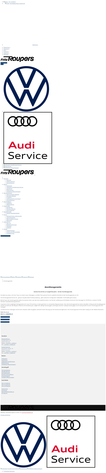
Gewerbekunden (7, 211)
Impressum (6, 48)
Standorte (5, 178)
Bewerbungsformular (11, 224)
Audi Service (9, 188)
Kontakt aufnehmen (5, 415)
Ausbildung (9, 203)
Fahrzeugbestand (7, 193)
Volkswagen (9, 186)
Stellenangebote (10, 204)
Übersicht (8, 180)
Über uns (8, 223)
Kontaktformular (10, 233)
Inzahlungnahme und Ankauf (13, 199)
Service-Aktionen (10, 210)
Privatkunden (6, 206)
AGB (4, 50)
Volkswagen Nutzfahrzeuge (8, 361)
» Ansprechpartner (5, 319)
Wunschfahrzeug (10, 200)
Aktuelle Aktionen (6, 371)
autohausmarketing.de (27, 412)
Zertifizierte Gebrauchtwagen (13, 191)
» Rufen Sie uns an (5, 322)
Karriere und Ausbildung (7, 374)
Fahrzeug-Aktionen (11, 209)
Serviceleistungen (6, 373)
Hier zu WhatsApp (6, 386)
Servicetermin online (5, 236)
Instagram (6, 53)
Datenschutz (6, 47)
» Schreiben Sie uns (5, 317)
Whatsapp (5, 54)
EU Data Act (4, 393)
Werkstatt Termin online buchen (14, 216)
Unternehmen (6, 222)
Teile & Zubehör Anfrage (12, 219)
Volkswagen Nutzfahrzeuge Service (14, 187)
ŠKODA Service (9, 190)
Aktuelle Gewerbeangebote (12, 213)
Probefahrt (9, 197)
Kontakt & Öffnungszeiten (8, 377)
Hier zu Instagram (6, 384)
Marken (5, 184)
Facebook (5, 51)
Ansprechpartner (10, 230)
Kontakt (5, 229)
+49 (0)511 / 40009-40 (9, 344)
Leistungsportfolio (10, 217)
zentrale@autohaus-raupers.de (17, 3)
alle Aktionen (9, 207)
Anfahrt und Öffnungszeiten (13, 232)
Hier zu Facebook (6, 383)
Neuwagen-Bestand (11, 196)
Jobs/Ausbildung (7, 201)
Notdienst (8, 227)
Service (5, 214)
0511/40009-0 (12, 2)
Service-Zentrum (10, 183)
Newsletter (9, 226)
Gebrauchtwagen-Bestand (12, 194)
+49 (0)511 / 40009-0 (11, 343)
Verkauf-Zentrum (10, 181)
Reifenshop (35, 45)
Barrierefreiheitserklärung (8, 391)
